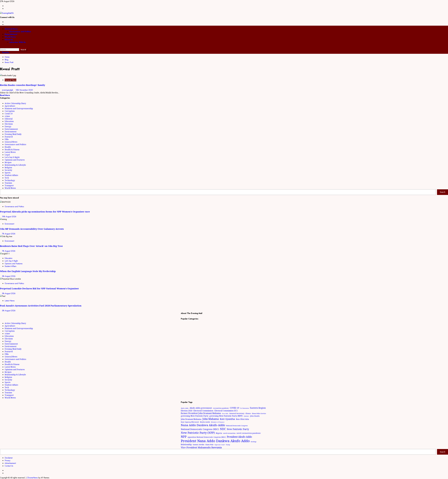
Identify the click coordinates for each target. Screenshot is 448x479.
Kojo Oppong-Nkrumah (190, 422)
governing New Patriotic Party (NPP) (226, 416)
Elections (9, 124)
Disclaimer (9, 457)
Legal (7, 154)
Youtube (5, 52)
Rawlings (253, 441)
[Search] (0, 46)
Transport (9, 185)
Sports (7, 172)
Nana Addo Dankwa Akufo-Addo (203, 425)
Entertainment (11, 34)
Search (442, 192)
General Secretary (236, 413)
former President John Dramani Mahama (201, 413)
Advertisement (10, 463)
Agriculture (10, 106)
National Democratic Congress (237, 426)
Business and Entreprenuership (19, 108)
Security (8, 170)
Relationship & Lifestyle (15, 165)
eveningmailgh (8, 90)
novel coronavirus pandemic (249, 433)
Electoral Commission (203, 410)
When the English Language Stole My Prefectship (28, 271)
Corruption (10, 111)
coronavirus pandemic (221, 408)
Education (9, 121)
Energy (8, 126)
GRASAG (246, 416)
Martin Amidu (205, 422)
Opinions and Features (15, 160)
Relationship (186, 444)
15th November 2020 (24, 90)
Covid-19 (8, 113)
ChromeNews (32, 477)
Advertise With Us (17, 42)
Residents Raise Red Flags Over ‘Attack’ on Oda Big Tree (31, 246)
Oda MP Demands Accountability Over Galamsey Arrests (32, 228)
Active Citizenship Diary (15, 103)
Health (8, 147)
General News (11, 29)
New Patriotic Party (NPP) (198, 433)
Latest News (10, 152)
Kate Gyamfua (227, 419)
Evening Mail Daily (13, 134)
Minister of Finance (217, 422)
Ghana (248, 413)
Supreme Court (220, 445)
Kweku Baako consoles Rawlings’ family (22, 85)
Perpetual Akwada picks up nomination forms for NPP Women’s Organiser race (45, 211)
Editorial (8, 118)
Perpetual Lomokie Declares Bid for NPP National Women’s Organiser (39, 288)
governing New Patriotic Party (194, 416)
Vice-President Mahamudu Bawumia (201, 447)
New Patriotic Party (238, 429)
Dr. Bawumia (244, 408)
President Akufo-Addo (239, 436)
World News (10, 37)
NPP (184, 437)
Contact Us (9, 466)
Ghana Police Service (259, 413)
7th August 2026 (8, 233)
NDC (223, 429)
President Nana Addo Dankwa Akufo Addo (215, 441)
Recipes (8, 162)
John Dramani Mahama (191, 419)
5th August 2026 (8, 276)
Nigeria (219, 433)
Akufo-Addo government (201, 408)
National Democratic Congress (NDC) (200, 429)
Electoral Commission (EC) (226, 410)
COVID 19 (234, 407)
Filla (7, 139)
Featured (9, 136)
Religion (8, 167)
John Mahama (210, 419)
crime (7, 116)
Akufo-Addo (185, 408)
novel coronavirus (229, 433)
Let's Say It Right (12, 157)
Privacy (7, 460)
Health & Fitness (12, 149)
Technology (10, 180)
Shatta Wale (209, 445)
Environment (10, 131)
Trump (228, 445)
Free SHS (225, 413)
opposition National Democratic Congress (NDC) (207, 437)
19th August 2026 (9, 216)
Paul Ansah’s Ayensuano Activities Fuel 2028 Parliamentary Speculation (40, 305)
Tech (7, 178)
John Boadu (255, 416)
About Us (9, 39)
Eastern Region (258, 407)
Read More (5, 95)
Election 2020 (186, 410)
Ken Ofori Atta (242, 419)
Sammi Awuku (198, 444)
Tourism (8, 183)
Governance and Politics (20, 31)
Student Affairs (11, 175)
